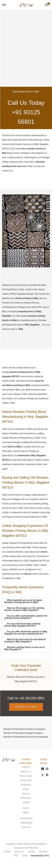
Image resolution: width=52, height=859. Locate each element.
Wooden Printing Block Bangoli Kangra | (23, 733)
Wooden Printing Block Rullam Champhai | (24, 729)
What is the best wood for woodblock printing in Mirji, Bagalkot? (25, 640)
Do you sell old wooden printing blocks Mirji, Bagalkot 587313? (22, 624)
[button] (26, 601)
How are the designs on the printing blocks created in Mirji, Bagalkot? (24, 609)
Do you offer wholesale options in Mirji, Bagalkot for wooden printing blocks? (26, 632)
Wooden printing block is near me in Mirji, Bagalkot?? (24, 648)
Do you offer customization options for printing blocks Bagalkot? (25, 617)
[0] (46, 4)
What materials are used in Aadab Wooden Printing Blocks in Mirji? (23, 601)
